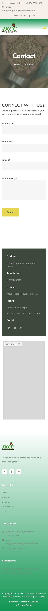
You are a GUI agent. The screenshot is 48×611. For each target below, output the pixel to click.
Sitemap (13, 601)
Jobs (4, 511)
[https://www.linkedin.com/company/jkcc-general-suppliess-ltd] (18, 471)
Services (6, 502)
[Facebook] (9, 328)
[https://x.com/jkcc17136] (4, 471)
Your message (9, 178)
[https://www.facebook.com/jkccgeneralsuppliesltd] (11, 471)
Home (5, 492)
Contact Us (7, 506)
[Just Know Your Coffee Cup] (9, 27)
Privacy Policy (25, 605)
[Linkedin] (15, 328)
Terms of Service (29, 601)
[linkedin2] (34, 15)
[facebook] (29, 15)
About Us (6, 497)
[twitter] (25, 15)
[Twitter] (21, 328)
